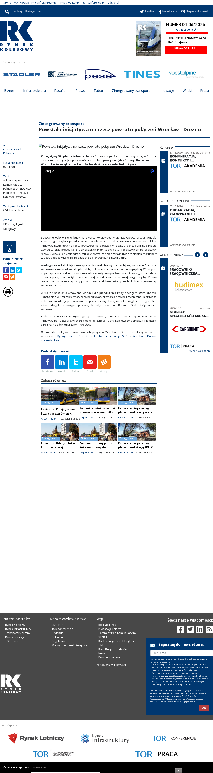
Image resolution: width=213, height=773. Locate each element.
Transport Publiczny (17, 633)
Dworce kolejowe (109, 657)
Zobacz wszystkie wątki (111, 665)
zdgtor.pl (113, 2)
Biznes (9, 90)
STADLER (103, 637)
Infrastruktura (34, 90)
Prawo (80, 90)
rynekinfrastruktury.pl (44, 2)
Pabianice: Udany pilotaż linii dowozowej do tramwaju (58, 447)
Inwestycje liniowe (109, 629)
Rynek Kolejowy (15, 625)
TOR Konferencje (62, 629)
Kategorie (33, 11)
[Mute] (68, 227)
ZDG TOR (57, 625)
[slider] (99, 222)
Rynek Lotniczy (14, 637)
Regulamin (58, 641)
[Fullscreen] (151, 227)
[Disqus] (99, 531)
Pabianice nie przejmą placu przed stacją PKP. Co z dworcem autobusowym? (137, 412)
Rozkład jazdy (107, 625)
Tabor (98, 90)
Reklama (57, 637)
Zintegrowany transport (131, 90)
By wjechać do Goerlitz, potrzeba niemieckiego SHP (92, 336)
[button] (197, 261)
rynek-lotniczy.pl (69, 2)
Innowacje (166, 90)
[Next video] (57, 227)
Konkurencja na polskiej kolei (116, 641)
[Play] (46, 227)
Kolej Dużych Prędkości (112, 649)
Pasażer (60, 90)
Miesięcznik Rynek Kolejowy (69, 645)
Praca (204, 90)
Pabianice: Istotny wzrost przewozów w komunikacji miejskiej (97, 412)
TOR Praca (11, 641)
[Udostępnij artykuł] (12, 270)
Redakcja (57, 633)
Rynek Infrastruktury (18, 629)
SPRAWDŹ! (187, 30)
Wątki (187, 90)
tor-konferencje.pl (93, 2)
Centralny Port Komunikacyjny (117, 633)
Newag (102, 653)
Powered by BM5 (39, 767)
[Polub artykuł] (6, 270)
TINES (101, 645)
